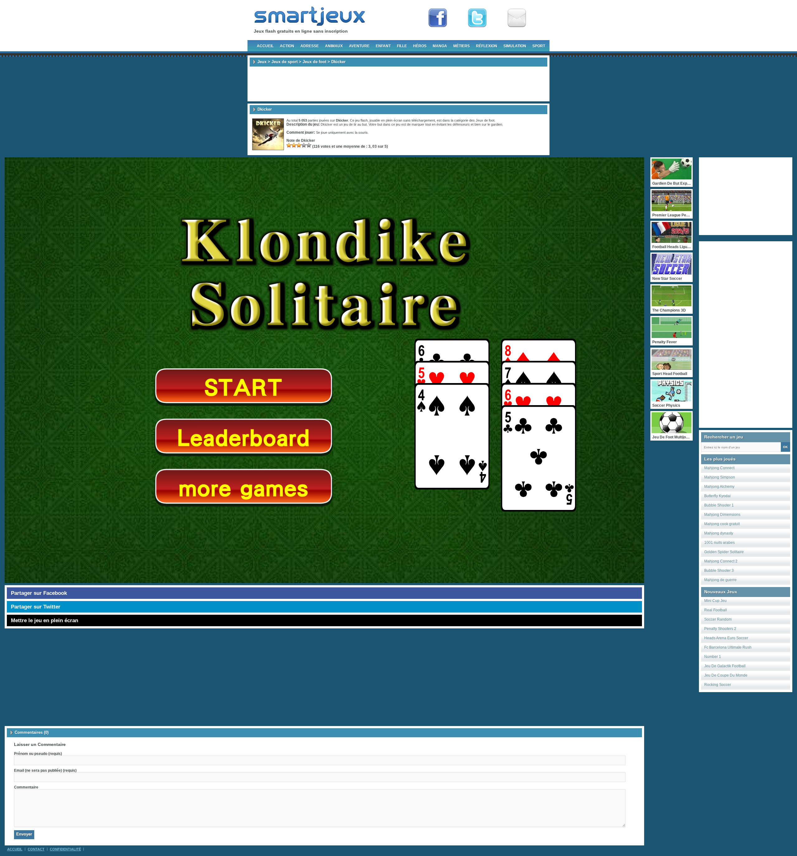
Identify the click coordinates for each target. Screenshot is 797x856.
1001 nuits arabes (719, 542)
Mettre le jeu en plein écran (44, 620)
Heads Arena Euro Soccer (726, 638)
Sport (538, 46)
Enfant (383, 46)
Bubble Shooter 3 (719, 570)
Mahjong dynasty (718, 533)
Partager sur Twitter (35, 607)
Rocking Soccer (717, 684)
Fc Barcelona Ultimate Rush (728, 647)
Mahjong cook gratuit (722, 524)
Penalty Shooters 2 (720, 629)
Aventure (359, 46)
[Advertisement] (398, 84)
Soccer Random (718, 619)
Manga (440, 46)
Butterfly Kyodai (717, 496)
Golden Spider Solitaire (724, 552)
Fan (438, 18)
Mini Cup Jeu (715, 601)
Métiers (461, 46)
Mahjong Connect (719, 468)
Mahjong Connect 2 (721, 561)
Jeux (261, 61)
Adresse (309, 46)
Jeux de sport (284, 61)
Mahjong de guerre (720, 580)
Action (287, 46)
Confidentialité (65, 849)
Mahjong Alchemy (719, 486)
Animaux (334, 46)
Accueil (265, 46)
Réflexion (486, 46)
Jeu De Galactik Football (725, 666)
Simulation (514, 46)
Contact (36, 849)
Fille (402, 46)
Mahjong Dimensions (722, 514)
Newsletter (517, 18)
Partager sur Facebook (39, 593)
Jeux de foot (314, 61)
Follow (477, 18)
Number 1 (712, 657)
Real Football (715, 610)
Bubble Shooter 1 (719, 505)
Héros (420, 46)
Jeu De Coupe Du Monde (725, 675)
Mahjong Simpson (719, 477)
